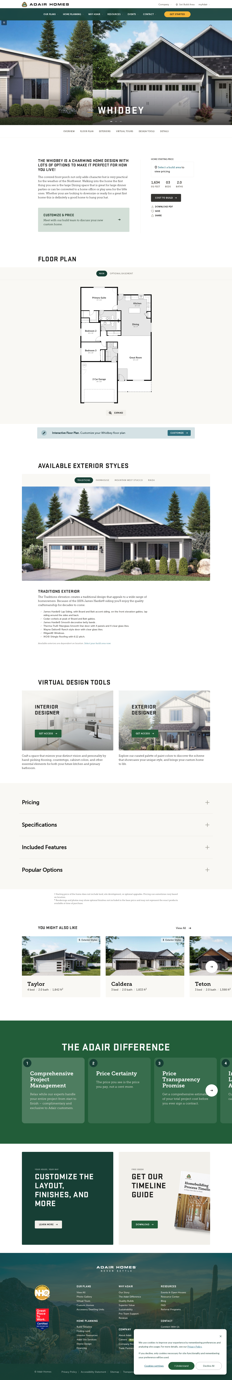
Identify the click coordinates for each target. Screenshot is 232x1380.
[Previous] (20, 967)
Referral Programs (171, 1309)
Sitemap (114, 1372)
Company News (127, 1344)
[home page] (45, 4)
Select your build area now (97, 643)
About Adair (125, 1335)
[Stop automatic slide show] (4, 22)
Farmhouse (102, 480)
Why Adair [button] (94, 14)
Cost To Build (164, 198)
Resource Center (170, 1296)
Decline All (208, 1365)
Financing (82, 1348)
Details (164, 131)
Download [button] (142, 1224)
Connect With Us (170, 1327)
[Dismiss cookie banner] (220, 1336)
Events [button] (132, 14)
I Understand (181, 1365)
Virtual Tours (124, 131)
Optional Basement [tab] (121, 273)
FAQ (163, 1305)
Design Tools (147, 131)
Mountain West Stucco (129, 480)
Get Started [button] (177, 14)
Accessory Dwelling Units (90, 1309)
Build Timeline (84, 1327)
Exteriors (105, 131)
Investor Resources (87, 1335)
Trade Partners (126, 1348)
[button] (119, 219)
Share (158, 215)
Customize (177, 433)
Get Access (46, 733)
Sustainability (126, 1309)
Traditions (83, 480)
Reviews (123, 1318)
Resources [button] (114, 14)
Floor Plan (87, 131)
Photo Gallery (84, 1296)
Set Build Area (186, 4)
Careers (123, 1339)
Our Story (124, 1292)
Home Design (84, 1344)
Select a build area (169, 167)
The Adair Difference (130, 1296)
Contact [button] (148, 14)
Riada (151, 480)
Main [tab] (101, 273)
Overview (69, 131)
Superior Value (127, 1305)
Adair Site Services (86, 1339)
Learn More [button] (46, 1224)
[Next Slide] (224, 67)
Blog (163, 1301)
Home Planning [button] (72, 14)
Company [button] (163, 4)
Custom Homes (85, 1305)
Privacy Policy (69, 1372)
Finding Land (83, 1331)
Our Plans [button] (49, 14)
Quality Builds (126, 1301)
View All (181, 928)
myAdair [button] (203, 4)
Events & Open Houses (173, 1292)
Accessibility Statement (93, 1372)
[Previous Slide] (8, 67)
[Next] (212, 1090)
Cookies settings (154, 1365)
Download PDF (164, 207)
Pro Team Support (129, 1313)
